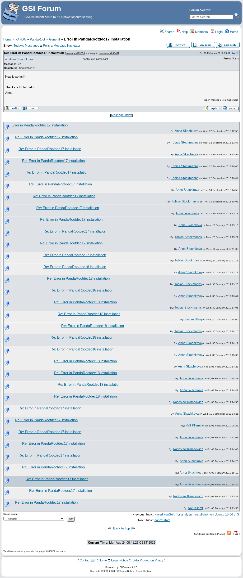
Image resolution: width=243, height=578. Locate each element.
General (54, 39)
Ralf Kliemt (193, 425)
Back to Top (121, 528)
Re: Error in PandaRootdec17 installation (34, 53)
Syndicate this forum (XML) (209, 534)
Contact (85, 560)
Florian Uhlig (193, 319)
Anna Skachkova (21, 59)
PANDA (20, 39)
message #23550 (75, 53)
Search (169, 32)
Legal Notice (119, 560)
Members (201, 32)
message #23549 (108, 53)
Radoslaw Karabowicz (188, 402)
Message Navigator (67, 45)
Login (218, 32)
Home (233, 32)
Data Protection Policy (147, 560)
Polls (46, 45)
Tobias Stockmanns (184, 142)
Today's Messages (26, 45)
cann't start (162, 520)
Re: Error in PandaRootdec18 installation (74, 267)
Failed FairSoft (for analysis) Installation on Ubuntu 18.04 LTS (196, 514)
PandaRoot (37, 39)
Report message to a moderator (220, 100)
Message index (121, 115)
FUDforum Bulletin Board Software (134, 571)
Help (184, 32)
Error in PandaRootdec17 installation (39, 125)
